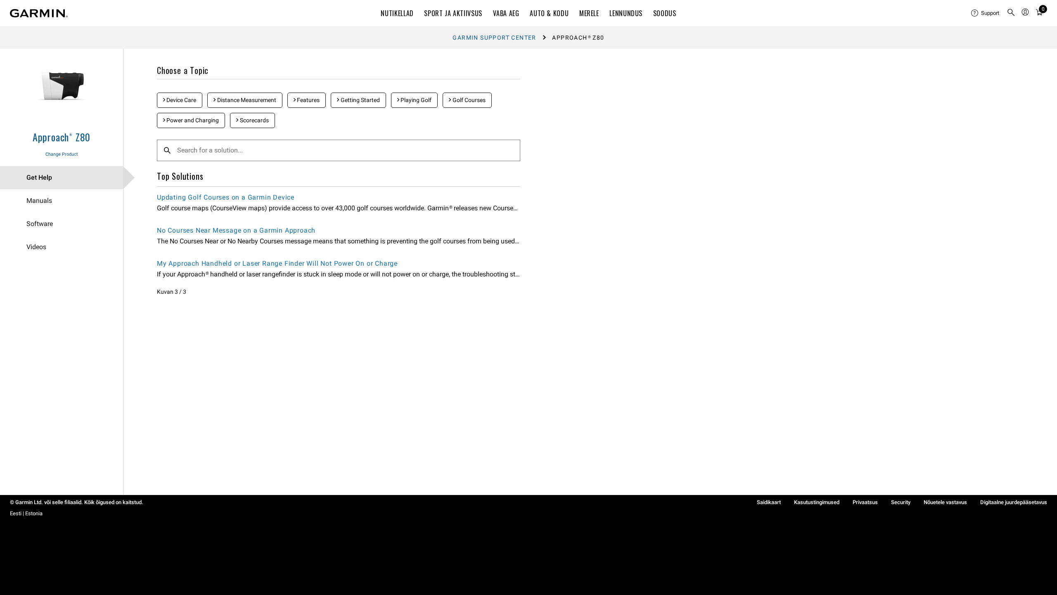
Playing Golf (415, 100)
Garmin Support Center (494, 37)
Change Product (61, 154)
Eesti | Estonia (26, 513)
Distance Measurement (246, 100)
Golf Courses (468, 100)
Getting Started (359, 100)
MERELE (589, 13)
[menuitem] (985, 13)
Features (308, 100)
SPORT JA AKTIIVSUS (453, 13)
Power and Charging (192, 120)
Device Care (180, 100)
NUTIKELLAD (397, 13)
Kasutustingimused (816, 502)
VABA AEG (506, 13)
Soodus (664, 13)
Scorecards (254, 120)
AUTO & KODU (549, 13)
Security (900, 502)
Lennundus (625, 13)
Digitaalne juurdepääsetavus (1013, 502)
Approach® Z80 (61, 136)
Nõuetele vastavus (945, 502)
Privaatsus (865, 502)
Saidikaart (769, 502)
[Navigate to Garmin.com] (39, 13)
